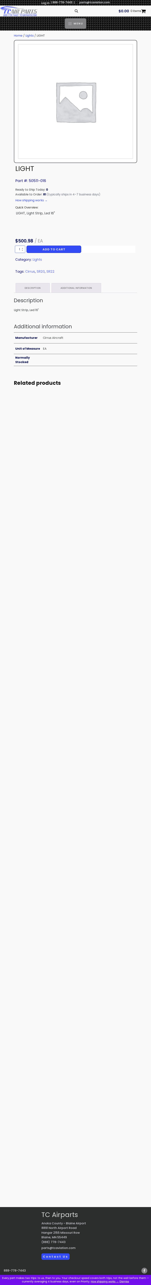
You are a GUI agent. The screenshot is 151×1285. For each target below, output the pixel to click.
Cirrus (30, 271)
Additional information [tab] (76, 288)
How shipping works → (105, 1281)
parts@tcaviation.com (94, 2)
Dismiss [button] (124, 1281)
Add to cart (54, 249)
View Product (46, 496)
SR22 (50, 271)
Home (18, 35)
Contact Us (55, 1256)
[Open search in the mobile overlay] (76, 11)
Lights (29, 35)
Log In (45, 3)
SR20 (41, 271)
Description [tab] (33, 288)
